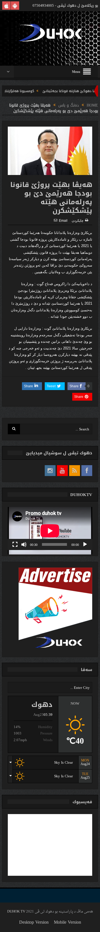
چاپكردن (77, 221)
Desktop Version (34, 922)
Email (63, 221)
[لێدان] (85, 544)
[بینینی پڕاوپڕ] (15, 544)
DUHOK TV (16, 911)
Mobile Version (67, 922)
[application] (50, 528)
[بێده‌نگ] (24, 544)
